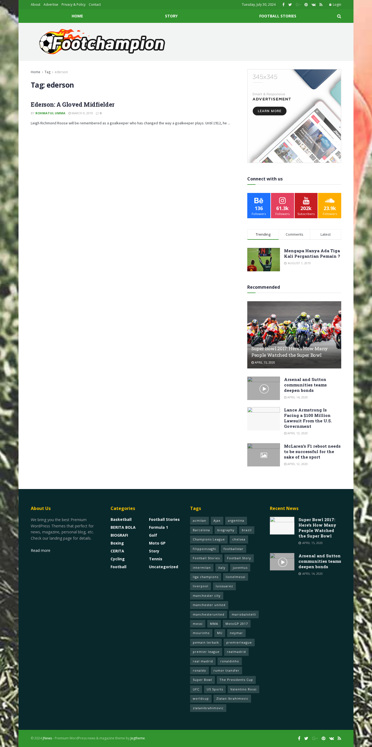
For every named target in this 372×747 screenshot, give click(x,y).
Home (77, 16)
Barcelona (201, 530)
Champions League (209, 539)
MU (219, 633)
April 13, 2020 (297, 433)
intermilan (202, 567)
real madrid (203, 661)
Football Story (239, 558)
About (35, 4)
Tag (47, 72)
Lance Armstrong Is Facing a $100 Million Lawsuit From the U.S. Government (308, 418)
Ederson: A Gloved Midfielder (72, 104)
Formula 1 (158, 527)
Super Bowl (202, 680)
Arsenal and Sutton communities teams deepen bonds (305, 385)
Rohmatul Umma (50, 113)
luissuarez (224, 586)
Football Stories (277, 16)
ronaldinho (229, 661)
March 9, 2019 (82, 113)
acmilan (199, 520)
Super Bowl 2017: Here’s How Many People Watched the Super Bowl (289, 351)
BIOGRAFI (119, 535)
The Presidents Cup (236, 680)
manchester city (207, 596)
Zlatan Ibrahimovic (232, 698)
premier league (206, 652)
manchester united (209, 605)
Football (118, 566)
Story (171, 16)
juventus (240, 567)
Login (336, 4)
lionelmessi (235, 577)
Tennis (155, 558)
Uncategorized (163, 566)
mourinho (201, 633)
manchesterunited (208, 614)
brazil (247, 530)
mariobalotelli (244, 614)
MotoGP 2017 (236, 624)
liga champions (205, 577)
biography (225, 530)
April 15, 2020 (264, 362)
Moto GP (157, 543)
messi (198, 624)
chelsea (238, 539)
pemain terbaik (206, 642)
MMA (214, 624)
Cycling (118, 558)
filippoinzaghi (204, 549)
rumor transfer (226, 670)
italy (221, 567)
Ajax (217, 520)
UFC (196, 689)
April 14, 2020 (297, 397)
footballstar (233, 549)
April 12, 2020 (297, 464)
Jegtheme (137, 738)
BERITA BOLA (123, 527)
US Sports (215, 689)
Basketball (121, 519)
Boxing (117, 543)
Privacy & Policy (74, 4)
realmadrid (236, 652)
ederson (61, 72)
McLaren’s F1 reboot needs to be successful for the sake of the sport (312, 451)
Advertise (51, 4)
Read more (40, 550)
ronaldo (199, 670)
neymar (236, 633)
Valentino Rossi (243, 689)
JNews (47, 738)
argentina (236, 520)
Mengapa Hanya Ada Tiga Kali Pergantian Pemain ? (312, 253)
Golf (153, 535)
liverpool (200, 586)
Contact (95, 4)
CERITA (117, 551)
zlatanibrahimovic (208, 708)
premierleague (239, 642)
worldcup (201, 698)
